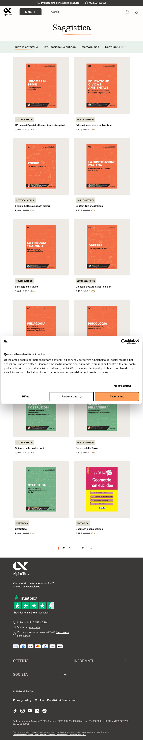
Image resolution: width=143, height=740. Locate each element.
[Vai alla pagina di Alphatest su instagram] (22, 711)
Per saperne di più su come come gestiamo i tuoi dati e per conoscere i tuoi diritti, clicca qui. (49, 735)
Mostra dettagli (123, 385)
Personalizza (69, 396)
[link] (136, 12)
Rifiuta (26, 396)
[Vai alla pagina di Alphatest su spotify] (44, 711)
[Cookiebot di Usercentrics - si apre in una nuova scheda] (123, 341)
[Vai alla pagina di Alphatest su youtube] (29, 711)
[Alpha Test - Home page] (8, 12)
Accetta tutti (117, 396)
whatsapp (34, 627)
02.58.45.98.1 (40, 622)
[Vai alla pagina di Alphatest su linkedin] (37, 711)
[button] (127, 12)
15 (83, 548)
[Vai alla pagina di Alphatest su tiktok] (15, 711)
